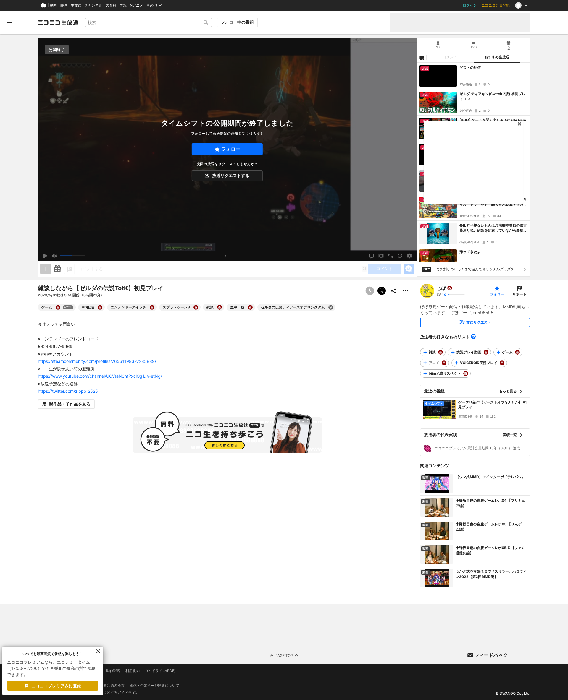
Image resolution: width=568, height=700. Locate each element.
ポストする (381, 291)
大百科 (111, 5)
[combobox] (148, 22)
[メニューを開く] (9, 22)
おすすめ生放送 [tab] (497, 57)
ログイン (470, 5)
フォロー (230, 149)
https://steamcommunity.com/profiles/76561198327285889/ (97, 361)
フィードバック (491, 655)
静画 (63, 5)
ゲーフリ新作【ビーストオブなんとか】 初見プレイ (492, 405)
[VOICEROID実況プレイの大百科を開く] (502, 362)
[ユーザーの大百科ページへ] (449, 288)
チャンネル (93, 5)
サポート (519, 294)
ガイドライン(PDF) (160, 671)
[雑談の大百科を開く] (219, 307)
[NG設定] (421, 58)
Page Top (284, 655)
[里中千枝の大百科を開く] (250, 307)
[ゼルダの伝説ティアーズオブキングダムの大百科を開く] (330, 307)
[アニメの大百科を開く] (444, 362)
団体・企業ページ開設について (154, 685)
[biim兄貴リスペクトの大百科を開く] (465, 373)
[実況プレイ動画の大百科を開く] (486, 352)
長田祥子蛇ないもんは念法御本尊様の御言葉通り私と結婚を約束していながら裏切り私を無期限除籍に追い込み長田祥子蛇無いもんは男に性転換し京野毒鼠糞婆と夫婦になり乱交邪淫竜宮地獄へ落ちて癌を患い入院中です (493, 228)
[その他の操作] (405, 291)
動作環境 (113, 671)
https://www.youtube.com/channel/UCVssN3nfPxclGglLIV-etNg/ (100, 376)
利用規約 (132, 671)
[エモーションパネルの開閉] (409, 269)
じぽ (441, 288)
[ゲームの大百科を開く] (58, 307)
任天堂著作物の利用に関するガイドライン (105, 693)
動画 (53, 5)
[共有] (393, 291)
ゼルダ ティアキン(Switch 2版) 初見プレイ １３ (492, 96)
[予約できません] (370, 291)
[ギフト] (57, 269)
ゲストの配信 (470, 67)
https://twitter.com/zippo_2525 (68, 391)
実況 (123, 5)
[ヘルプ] (473, 336)
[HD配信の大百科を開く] (100, 307)
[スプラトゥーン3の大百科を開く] (195, 307)
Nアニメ (136, 5)
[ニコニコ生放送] (58, 22)
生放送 (76, 5)
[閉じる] (98, 651)
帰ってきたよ (470, 251)
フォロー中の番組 (237, 22)
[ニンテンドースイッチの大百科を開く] (152, 307)
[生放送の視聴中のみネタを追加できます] (45, 269)
